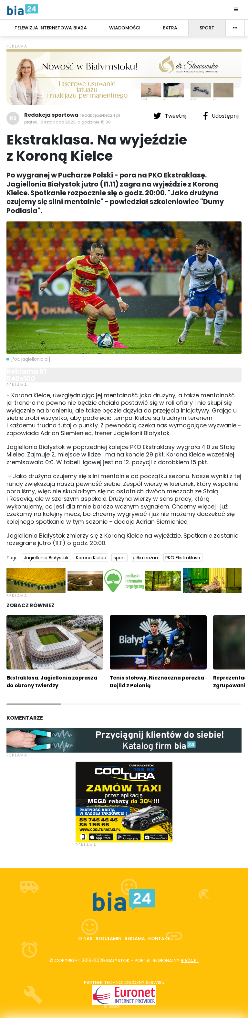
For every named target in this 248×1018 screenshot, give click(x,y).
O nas (85, 938)
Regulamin (108, 938)
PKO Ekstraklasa (182, 557)
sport (119, 557)
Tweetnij (176, 116)
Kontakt (159, 938)
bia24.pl (190, 960)
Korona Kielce (91, 557)
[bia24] (22, 9)
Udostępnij (225, 116)
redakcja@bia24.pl (100, 115)
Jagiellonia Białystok (46, 557)
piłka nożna (145, 557)
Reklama (135, 938)
